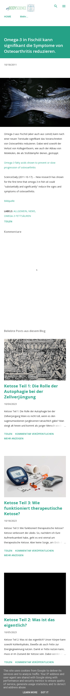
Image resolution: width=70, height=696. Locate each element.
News (31, 211)
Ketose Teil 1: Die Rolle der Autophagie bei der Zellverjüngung (31, 391)
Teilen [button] (8, 221)
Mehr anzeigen (13, 438)
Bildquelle (9, 201)
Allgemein (20, 211)
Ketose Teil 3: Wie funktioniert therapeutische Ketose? (33, 508)
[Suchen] (56, 6)
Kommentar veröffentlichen (34, 433)
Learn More (30, 692)
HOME (7, 16)
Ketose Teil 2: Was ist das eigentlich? (29, 622)
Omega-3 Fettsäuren (17, 216)
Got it (45, 692)
